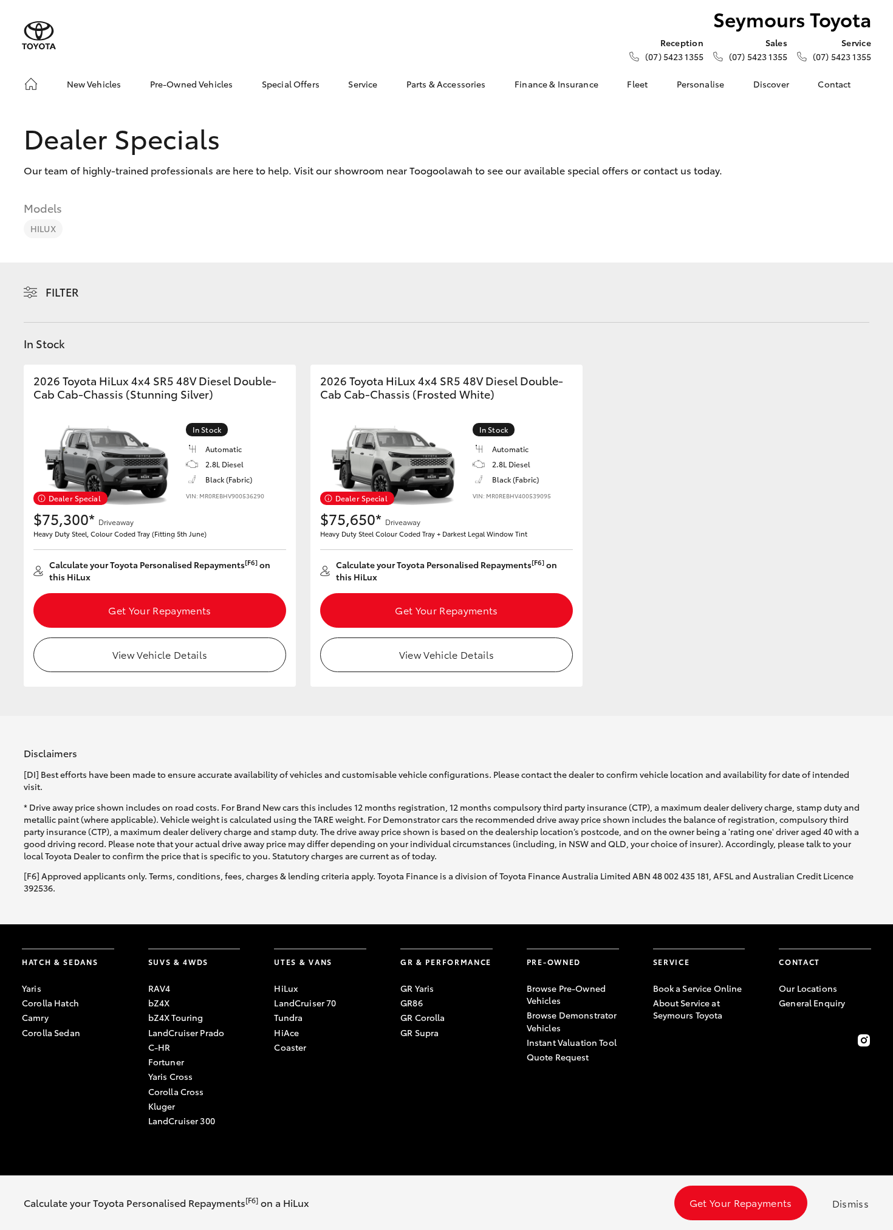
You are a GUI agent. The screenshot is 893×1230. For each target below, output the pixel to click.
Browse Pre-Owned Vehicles (566, 994)
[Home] (31, 83)
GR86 (411, 1003)
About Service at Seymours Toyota (688, 1009)
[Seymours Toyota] (39, 35)
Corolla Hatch (50, 1003)
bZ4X (159, 1003)
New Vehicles (94, 84)
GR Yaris (417, 988)
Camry (35, 1017)
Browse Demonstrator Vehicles (572, 1021)
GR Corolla (422, 1017)
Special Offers (291, 84)
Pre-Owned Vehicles (191, 84)
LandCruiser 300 (181, 1121)
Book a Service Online (697, 988)
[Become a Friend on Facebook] (786, 1040)
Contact (834, 84)
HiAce (286, 1032)
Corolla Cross (176, 1091)
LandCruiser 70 (305, 1003)
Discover (771, 84)
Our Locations (808, 988)
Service (362, 84)
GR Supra (419, 1032)
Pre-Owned (554, 962)
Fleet (637, 84)
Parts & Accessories (446, 84)
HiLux (43, 228)
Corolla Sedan (51, 1032)
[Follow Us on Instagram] (864, 1040)
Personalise (701, 84)
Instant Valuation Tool (572, 1042)
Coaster (290, 1047)
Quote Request (558, 1057)
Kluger (162, 1106)
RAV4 (159, 988)
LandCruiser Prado (186, 1032)
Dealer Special (75, 498)
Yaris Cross (170, 1076)
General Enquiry (812, 1003)
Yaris (31, 988)
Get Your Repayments (159, 610)
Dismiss (850, 1203)
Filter (62, 292)
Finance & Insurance (556, 84)
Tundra (288, 1017)
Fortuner (166, 1062)
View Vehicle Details (159, 654)
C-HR (159, 1047)
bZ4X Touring (176, 1017)
